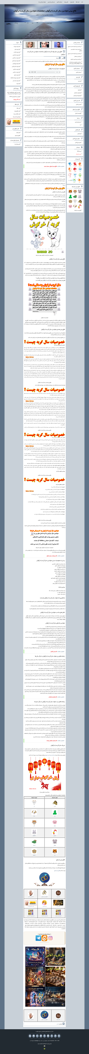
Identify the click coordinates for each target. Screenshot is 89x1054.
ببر (54, 855)
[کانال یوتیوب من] (33, 1036)
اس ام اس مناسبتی (51, 2)
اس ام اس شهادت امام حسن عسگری (76, 50)
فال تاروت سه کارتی (16, 58)
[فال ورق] (35, 997)
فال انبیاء (79, 81)
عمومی (58, 1024)
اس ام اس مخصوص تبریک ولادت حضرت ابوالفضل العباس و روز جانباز (75, 62)
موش (55, 845)
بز (34, 806)
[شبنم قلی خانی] (30, 45)
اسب (55, 806)
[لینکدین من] (30, 1036)
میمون (34, 855)
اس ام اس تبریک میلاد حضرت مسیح (74, 46)
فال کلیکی (79, 134)
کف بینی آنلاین (78, 104)
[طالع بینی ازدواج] (44, 878)
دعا (80, 125)
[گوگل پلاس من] (37, 1036)
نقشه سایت (40, 1044)
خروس (54, 835)
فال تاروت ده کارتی (16, 72)
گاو (34, 826)
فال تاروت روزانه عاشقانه (15, 78)
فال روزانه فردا (17, 144)
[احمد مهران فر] (58, 45)
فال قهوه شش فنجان (77, 96)
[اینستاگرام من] (48, 1036)
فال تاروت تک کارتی (16, 55)
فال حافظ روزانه (17, 111)
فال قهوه (79, 90)
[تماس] (44, 1036)
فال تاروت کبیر (17, 49)
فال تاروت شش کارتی (16, 66)
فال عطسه (18, 132)
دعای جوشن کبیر (78, 122)
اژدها (34, 845)
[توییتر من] (40, 1036)
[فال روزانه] (35, 957)
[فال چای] (55, 997)
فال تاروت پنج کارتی (16, 63)
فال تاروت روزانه (17, 46)
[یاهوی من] (59, 1036)
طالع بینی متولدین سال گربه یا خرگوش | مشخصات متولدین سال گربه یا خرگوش (44, 11)
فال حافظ (77, 2)
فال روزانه (66, 2)
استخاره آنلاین (59, 2)
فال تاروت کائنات (17, 52)
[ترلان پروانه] (44, 45)
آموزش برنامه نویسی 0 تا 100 (14, 96)
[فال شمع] (35, 977)
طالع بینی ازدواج (78, 113)
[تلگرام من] (55, 1036)
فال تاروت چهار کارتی (16, 61)
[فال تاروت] (55, 957)
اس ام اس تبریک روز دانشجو (76, 59)
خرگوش (34, 835)
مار (54, 816)
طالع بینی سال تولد (77, 210)
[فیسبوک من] (51, 1036)
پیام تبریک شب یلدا (16, 117)
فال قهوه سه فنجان (77, 93)
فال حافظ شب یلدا (16, 114)
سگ (34, 816)
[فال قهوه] (55, 977)
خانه (82, 2)
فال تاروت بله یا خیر (16, 81)
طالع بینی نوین (17, 135)
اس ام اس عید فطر (77, 56)
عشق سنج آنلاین (78, 142)
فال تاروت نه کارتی (16, 69)
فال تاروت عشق (17, 75)
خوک (55, 826)
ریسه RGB (79, 151)
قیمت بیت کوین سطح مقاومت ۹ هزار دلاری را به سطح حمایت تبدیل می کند (14, 93)
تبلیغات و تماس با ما (42, 2)
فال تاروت (72, 2)
